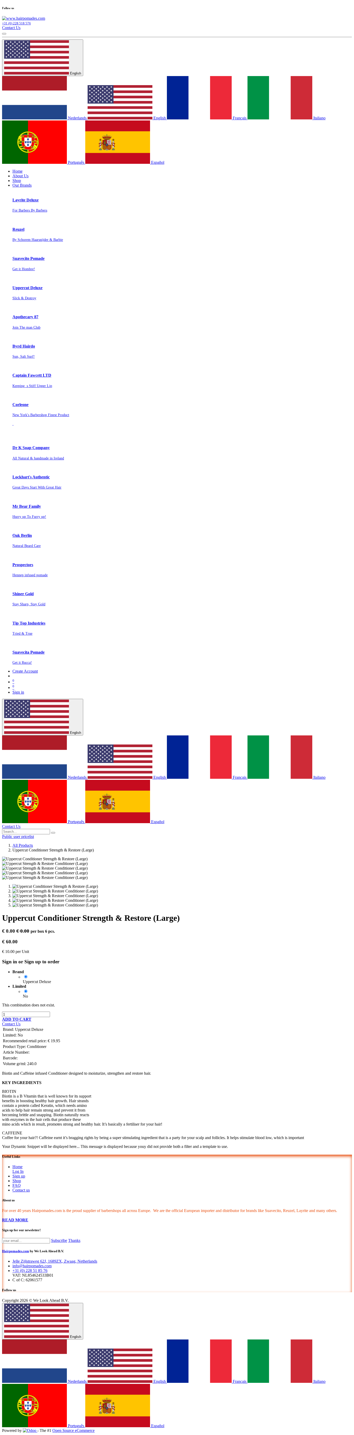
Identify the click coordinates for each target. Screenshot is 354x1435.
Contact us (21, 1190)
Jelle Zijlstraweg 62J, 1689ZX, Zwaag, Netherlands (54, 1261)
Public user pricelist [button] (18, 836)
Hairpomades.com (15, 1251)
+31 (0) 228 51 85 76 (29, 1270)
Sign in (18, 692)
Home (17, 1167)
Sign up (18, 1176)
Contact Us (11, 27)
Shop (16, 1181)
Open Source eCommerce (73, 1430)
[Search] (53, 833)
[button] (16, 1019)
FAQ (16, 1185)
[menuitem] (17, 171)
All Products (22, 845)
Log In (18, 1171)
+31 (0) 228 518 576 (16, 23)
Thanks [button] (74, 1240)
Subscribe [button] (59, 1240)
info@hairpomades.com (32, 1266)
